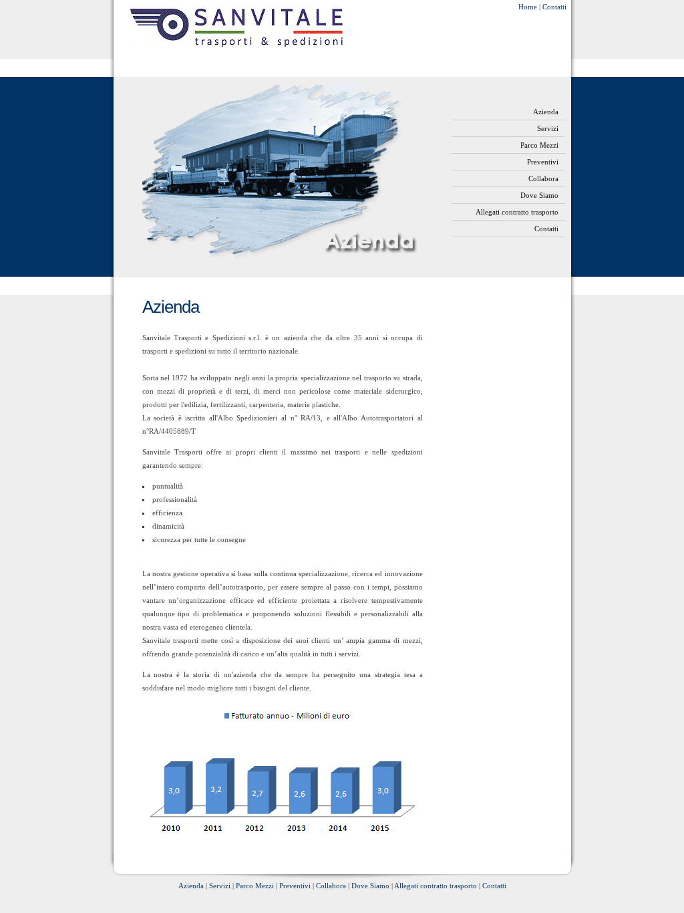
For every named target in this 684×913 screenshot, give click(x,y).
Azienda (545, 112)
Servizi (547, 128)
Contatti (554, 7)
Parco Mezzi (539, 145)
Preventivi (542, 162)
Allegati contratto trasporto (517, 212)
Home (527, 7)
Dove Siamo (539, 195)
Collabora (543, 178)
